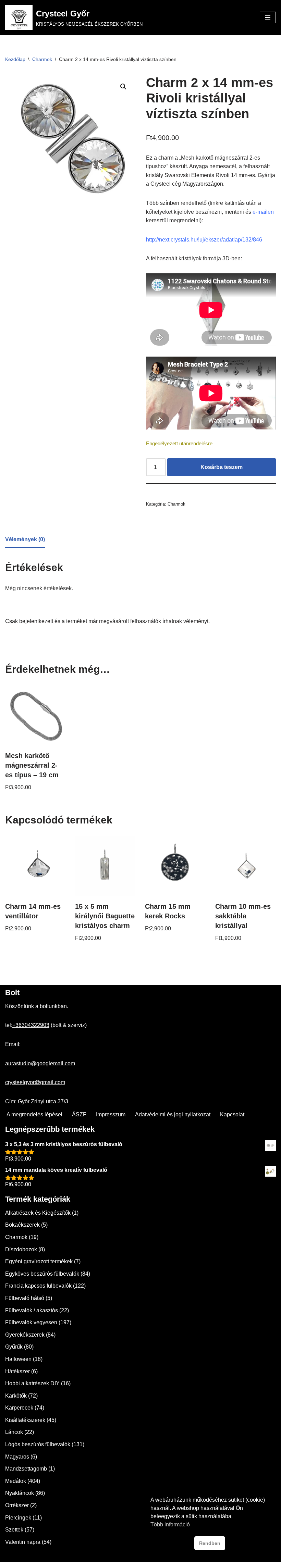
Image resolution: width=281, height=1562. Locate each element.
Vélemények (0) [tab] (25, 539)
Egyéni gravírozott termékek (39, 1261)
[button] (123, 86)
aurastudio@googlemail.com (40, 1063)
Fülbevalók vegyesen (31, 1322)
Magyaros (17, 1457)
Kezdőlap (15, 59)
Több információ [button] (170, 1524)
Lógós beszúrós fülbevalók (37, 1444)
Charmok (42, 59)
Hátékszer (17, 1371)
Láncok (14, 1432)
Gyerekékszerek (25, 1335)
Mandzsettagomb (26, 1469)
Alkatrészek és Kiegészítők (38, 1213)
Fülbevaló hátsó (24, 1298)
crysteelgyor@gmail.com (35, 1082)
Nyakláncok (19, 1493)
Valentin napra (22, 1542)
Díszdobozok (21, 1249)
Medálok (15, 1481)
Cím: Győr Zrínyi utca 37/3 (36, 1101)
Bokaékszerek (22, 1225)
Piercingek (18, 1518)
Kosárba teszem (221, 467)
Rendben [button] (209, 1543)
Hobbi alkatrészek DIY (32, 1383)
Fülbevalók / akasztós (31, 1310)
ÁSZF (79, 1114)
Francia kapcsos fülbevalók (38, 1286)
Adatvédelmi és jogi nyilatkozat (172, 1114)
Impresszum (110, 1114)
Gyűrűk (14, 1347)
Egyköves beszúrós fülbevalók (42, 1274)
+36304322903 (30, 1025)
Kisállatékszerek (25, 1420)
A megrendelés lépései (34, 1114)
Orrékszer (17, 1505)
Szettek (14, 1530)
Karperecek (19, 1408)
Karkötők (16, 1396)
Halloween (18, 1359)
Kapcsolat (232, 1114)
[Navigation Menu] (268, 17)
